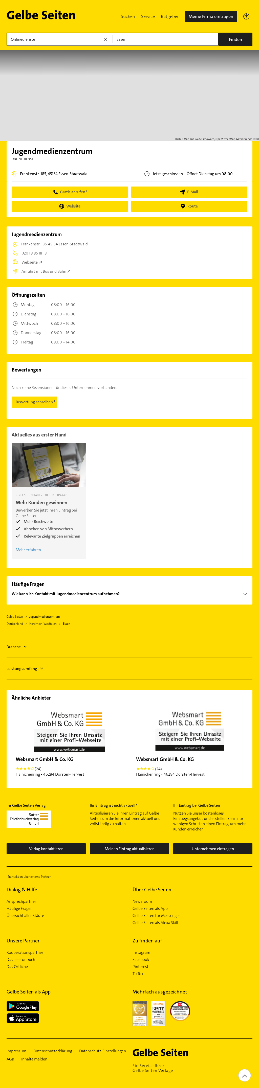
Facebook (141, 959)
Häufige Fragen (20, 908)
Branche (14, 647)
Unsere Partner (23, 940)
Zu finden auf (147, 940)
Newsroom (142, 901)
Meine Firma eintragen (211, 16)
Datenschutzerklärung (52, 1051)
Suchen (128, 16)
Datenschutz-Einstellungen (102, 1051)
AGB (10, 1059)
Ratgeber (170, 16)
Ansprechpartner (21, 901)
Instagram (141, 952)
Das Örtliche (17, 966)
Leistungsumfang (22, 668)
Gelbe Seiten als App (150, 908)
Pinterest (140, 966)
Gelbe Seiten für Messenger (156, 915)
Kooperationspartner (25, 952)
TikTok (138, 973)
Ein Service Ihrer (153, 1068)
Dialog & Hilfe (22, 889)
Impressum (16, 1051)
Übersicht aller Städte (25, 915)
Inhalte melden (34, 1059)
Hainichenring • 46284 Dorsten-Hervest (50, 766)
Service (148, 16)
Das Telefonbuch (21, 959)
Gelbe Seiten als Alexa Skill (155, 922)
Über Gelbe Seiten (152, 889)
